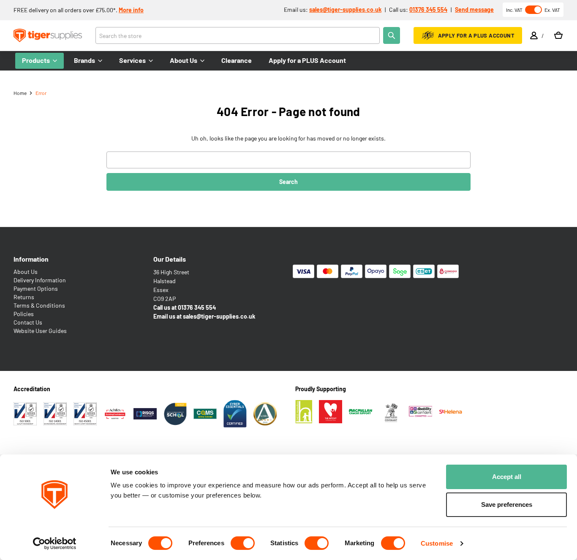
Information (31, 259)
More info (131, 10)
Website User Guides (40, 330)
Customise (437, 543)
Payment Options (36, 288)
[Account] (534, 35)
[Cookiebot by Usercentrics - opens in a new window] (55, 543)
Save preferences (506, 504)
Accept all (506, 476)
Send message (474, 9)
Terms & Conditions (39, 305)
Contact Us (28, 322)
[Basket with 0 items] (558, 35)
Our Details (169, 259)
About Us (26, 271)
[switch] (243, 543)
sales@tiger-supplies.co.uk (345, 9)
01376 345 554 (428, 9)
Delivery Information (40, 280)
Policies (24, 313)
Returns (24, 296)
